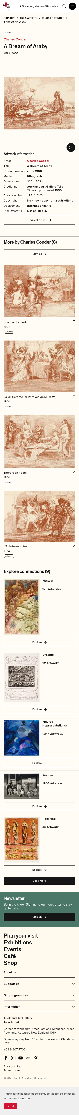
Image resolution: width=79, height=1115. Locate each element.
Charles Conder (15, 40)
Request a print (37, 220)
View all (37, 254)
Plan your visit (21, 936)
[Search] (64, 6)
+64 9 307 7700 (15, 1050)
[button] (39, 299)
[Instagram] (13, 1058)
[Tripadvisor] (28, 1058)
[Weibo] (35, 1058)
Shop (10, 963)
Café (10, 956)
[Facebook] (6, 1058)
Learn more (24, 1098)
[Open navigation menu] (72, 6)
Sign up (37, 917)
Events (12, 949)
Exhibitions (18, 942)
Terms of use (12, 1070)
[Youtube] (20, 1058)
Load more (39, 881)
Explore (37, 642)
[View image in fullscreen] (71, 147)
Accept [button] (11, 1106)
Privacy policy (12, 1066)
